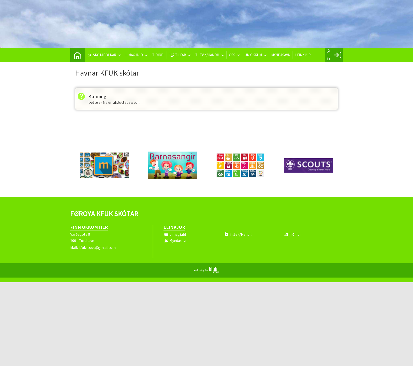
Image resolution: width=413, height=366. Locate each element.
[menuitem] (77, 55)
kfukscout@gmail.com (97, 247)
